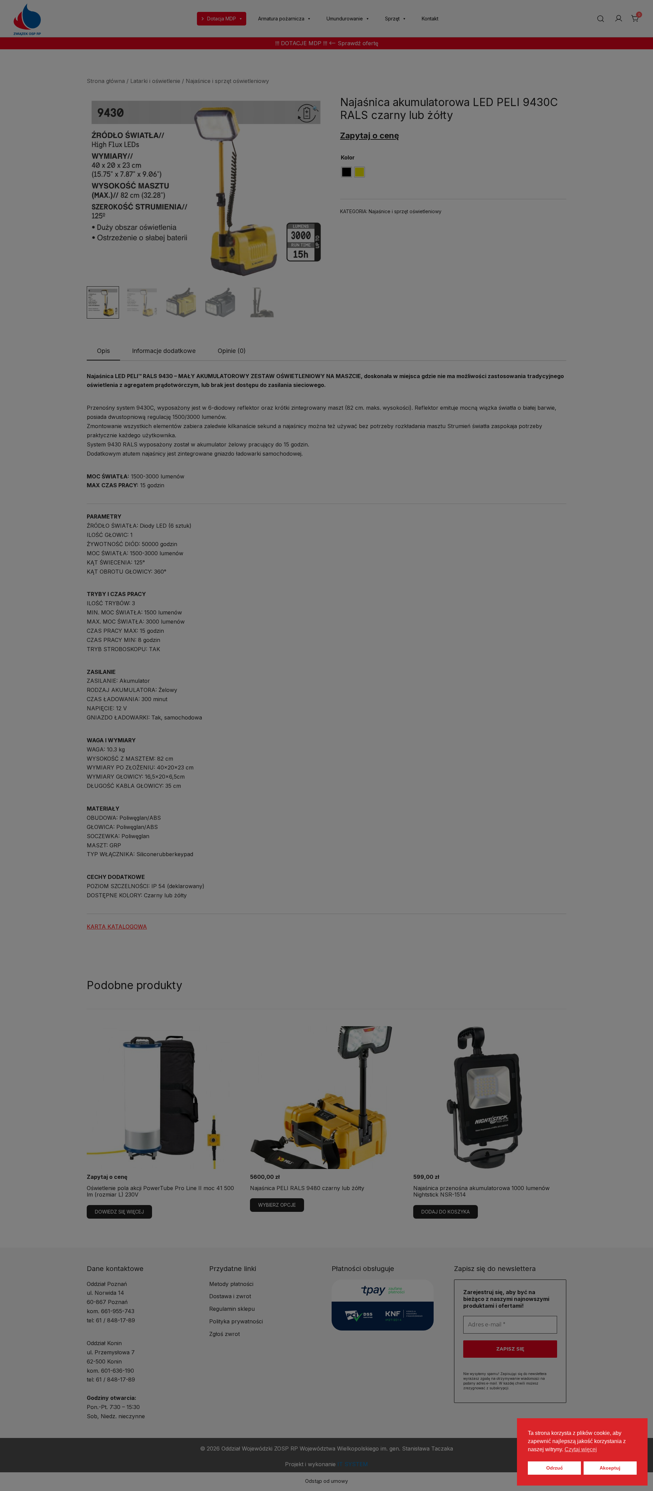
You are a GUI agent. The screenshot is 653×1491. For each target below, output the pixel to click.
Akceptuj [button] (610, 1468)
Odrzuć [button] (554, 1468)
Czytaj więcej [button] (581, 1449)
